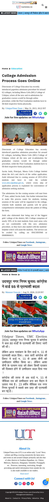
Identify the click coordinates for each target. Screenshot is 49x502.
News (14, 274)
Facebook (30, 242)
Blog (42, 498)
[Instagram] (24, 483)
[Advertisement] (24, 41)
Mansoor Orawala (12, 292)
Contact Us (16, 498)
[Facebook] (16, 483)
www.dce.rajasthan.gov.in (12, 183)
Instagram (40, 242)
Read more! (24, 474)
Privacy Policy (26, 498)
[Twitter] (20, 483)
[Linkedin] (28, 483)
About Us (24, 448)
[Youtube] (32, 483)
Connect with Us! (24, 478)
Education (16, 68)
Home (5, 68)
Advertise (35, 498)
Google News (26, 245)
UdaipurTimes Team (13, 108)
